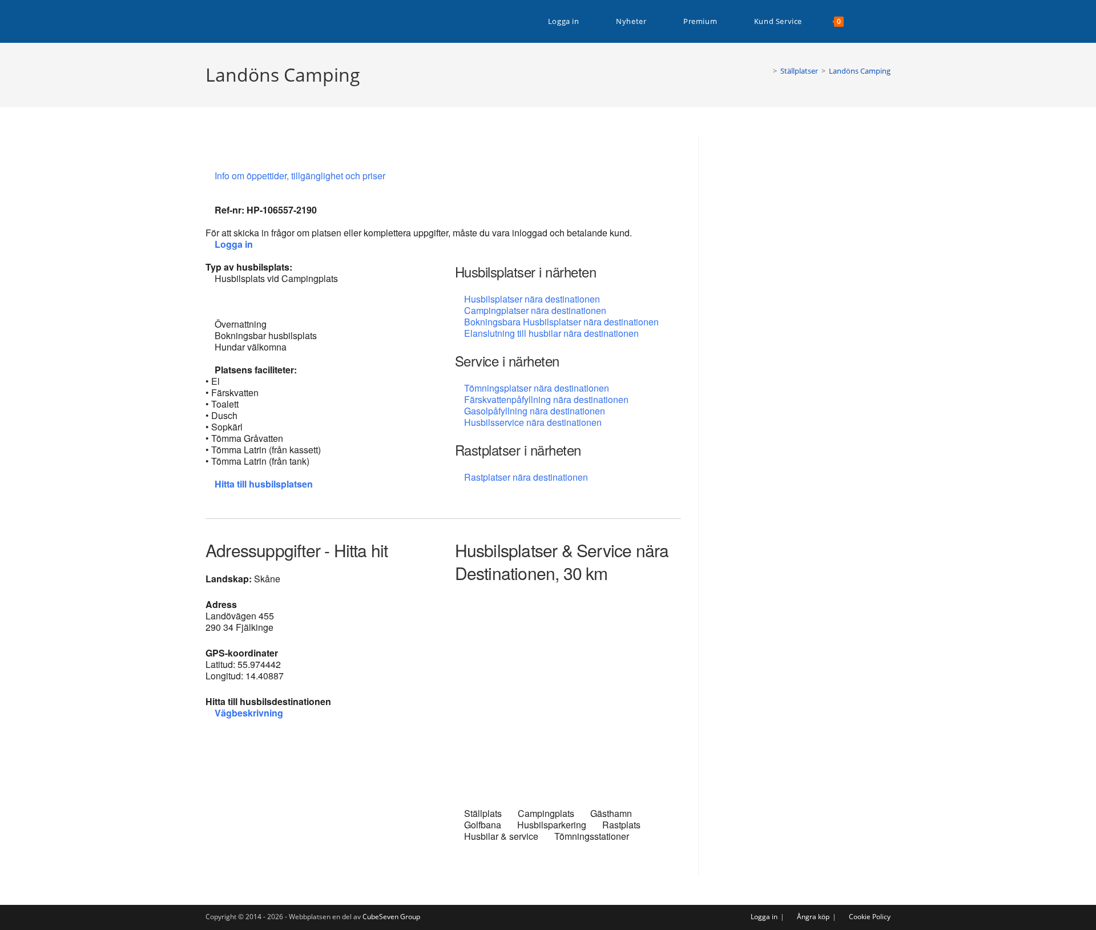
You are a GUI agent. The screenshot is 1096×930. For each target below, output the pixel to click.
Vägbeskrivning (249, 712)
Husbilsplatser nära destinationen (532, 298)
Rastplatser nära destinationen (526, 477)
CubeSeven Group (391, 916)
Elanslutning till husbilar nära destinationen (551, 333)
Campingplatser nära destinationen (535, 310)
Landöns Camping (859, 71)
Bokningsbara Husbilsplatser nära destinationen (561, 321)
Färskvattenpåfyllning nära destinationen (546, 399)
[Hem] (766, 71)
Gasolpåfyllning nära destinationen (534, 410)
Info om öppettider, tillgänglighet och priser (301, 175)
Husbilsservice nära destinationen (533, 422)
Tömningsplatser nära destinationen (536, 387)
